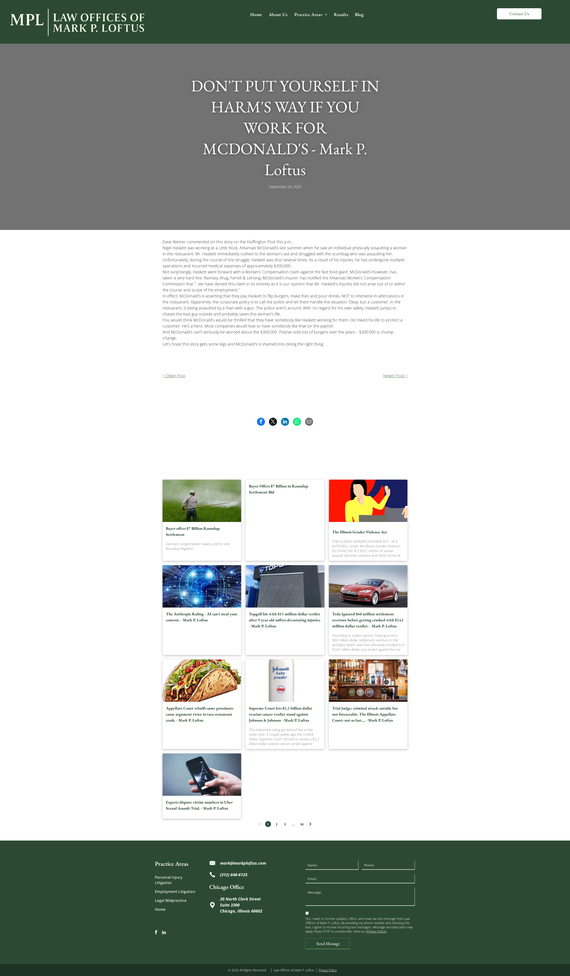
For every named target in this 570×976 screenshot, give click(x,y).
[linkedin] (164, 933)
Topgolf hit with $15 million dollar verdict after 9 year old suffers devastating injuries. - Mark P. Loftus (285, 619)
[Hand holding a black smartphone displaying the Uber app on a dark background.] (202, 774)
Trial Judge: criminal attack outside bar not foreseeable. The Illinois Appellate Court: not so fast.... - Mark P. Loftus (365, 714)
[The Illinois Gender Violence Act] (368, 501)
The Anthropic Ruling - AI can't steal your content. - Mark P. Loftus (201, 616)
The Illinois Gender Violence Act (359, 531)
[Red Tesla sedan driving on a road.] (368, 586)
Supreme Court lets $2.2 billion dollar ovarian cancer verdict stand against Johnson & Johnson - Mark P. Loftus (280, 714)
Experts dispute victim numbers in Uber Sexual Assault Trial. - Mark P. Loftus (199, 805)
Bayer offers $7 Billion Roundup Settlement (193, 531)
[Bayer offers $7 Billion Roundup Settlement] (202, 501)
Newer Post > (395, 375)
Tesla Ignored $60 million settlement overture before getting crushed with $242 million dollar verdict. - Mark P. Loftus (367, 619)
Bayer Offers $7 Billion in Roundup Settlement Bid (278, 489)
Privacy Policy (328, 970)
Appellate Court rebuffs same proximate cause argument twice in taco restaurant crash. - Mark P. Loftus (200, 714)
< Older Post (174, 375)
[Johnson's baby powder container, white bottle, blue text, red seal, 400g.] (285, 680)
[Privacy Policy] (376, 931)
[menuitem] (256, 14)
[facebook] (156, 933)
